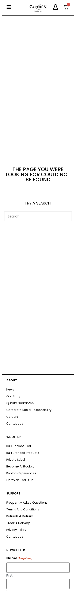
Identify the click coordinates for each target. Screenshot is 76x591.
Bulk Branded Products (22, 453)
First (9, 575)
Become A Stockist (20, 466)
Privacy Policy (16, 530)
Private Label (15, 459)
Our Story (13, 396)
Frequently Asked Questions (26, 502)
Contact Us (14, 423)
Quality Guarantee (20, 403)
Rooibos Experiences (21, 473)
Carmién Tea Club (19, 480)
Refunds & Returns (20, 516)
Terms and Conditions (22, 509)
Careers (12, 417)
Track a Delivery (18, 523)
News (10, 389)
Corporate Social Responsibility (29, 410)
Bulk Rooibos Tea (18, 446)
